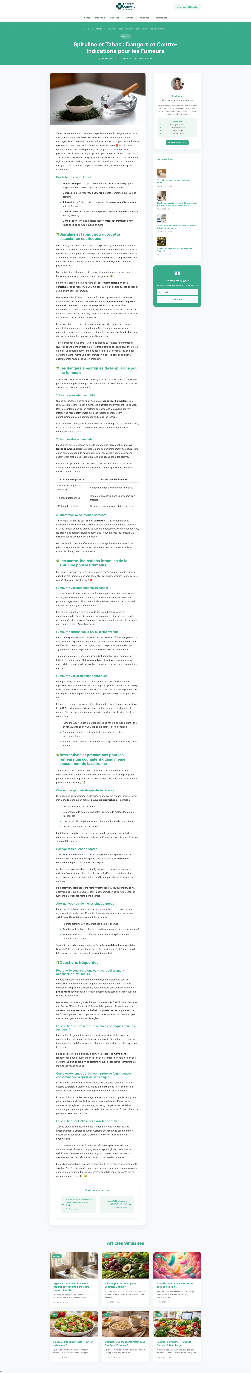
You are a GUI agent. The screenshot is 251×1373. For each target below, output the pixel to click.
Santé (87, 17)
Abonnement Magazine (187, 7)
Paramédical (161, 17)
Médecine (100, 17)
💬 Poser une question (177, 143)
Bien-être (114, 17)
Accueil (87, 29)
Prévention (144, 17)
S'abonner (177, 299)
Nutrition (128, 17)
